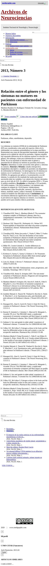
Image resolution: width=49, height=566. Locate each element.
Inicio (12, 50)
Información (9, 38)
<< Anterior (5, 76)
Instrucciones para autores (21, 46)
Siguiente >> (14, 76)
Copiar (4, 552)
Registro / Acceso (16, 54)
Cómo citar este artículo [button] (29, 117)
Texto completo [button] (10, 117)
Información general (19, 40)
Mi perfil (8, 56)
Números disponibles (13, 36)
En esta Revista (9, 420)
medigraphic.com (11, 48)
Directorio (13, 42)
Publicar (8, 44)
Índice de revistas (19, 52)
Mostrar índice (10, 34)
